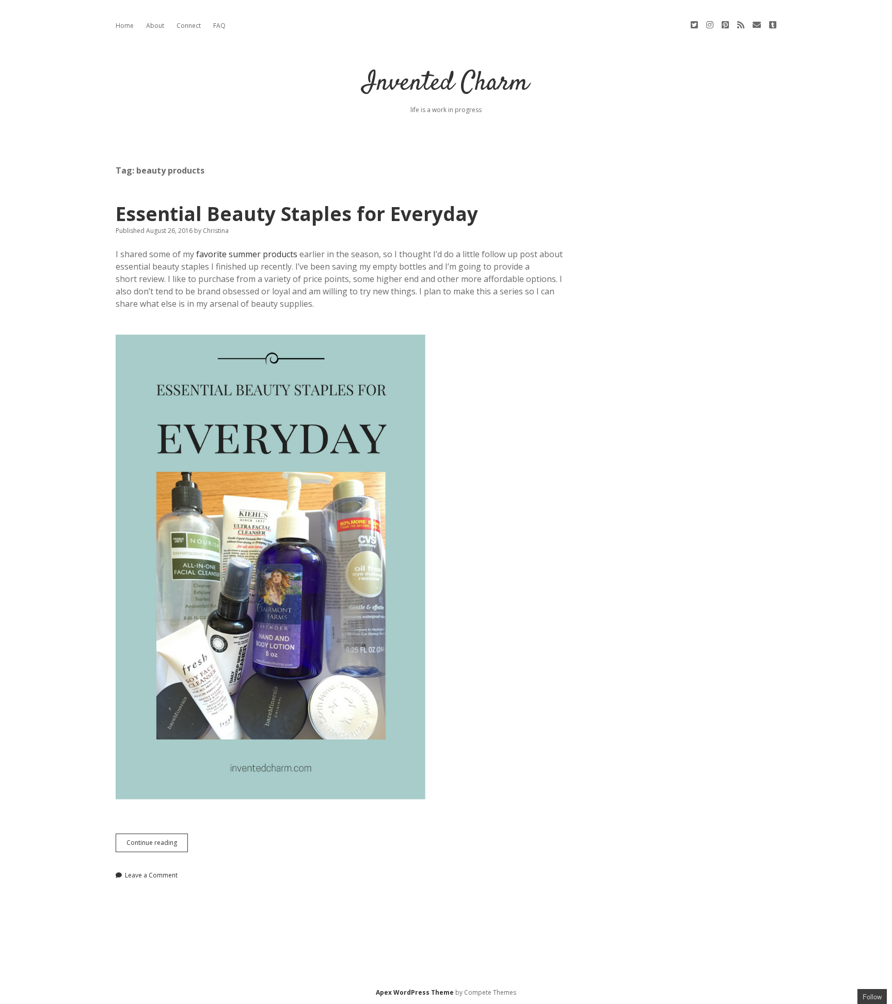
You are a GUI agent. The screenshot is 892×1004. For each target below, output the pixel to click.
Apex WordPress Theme (415, 992)
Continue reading (157, 845)
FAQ (219, 25)
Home (125, 25)
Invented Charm (446, 83)
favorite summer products (246, 254)
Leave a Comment (151, 875)
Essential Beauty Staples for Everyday (297, 213)
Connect (189, 25)
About (155, 25)
